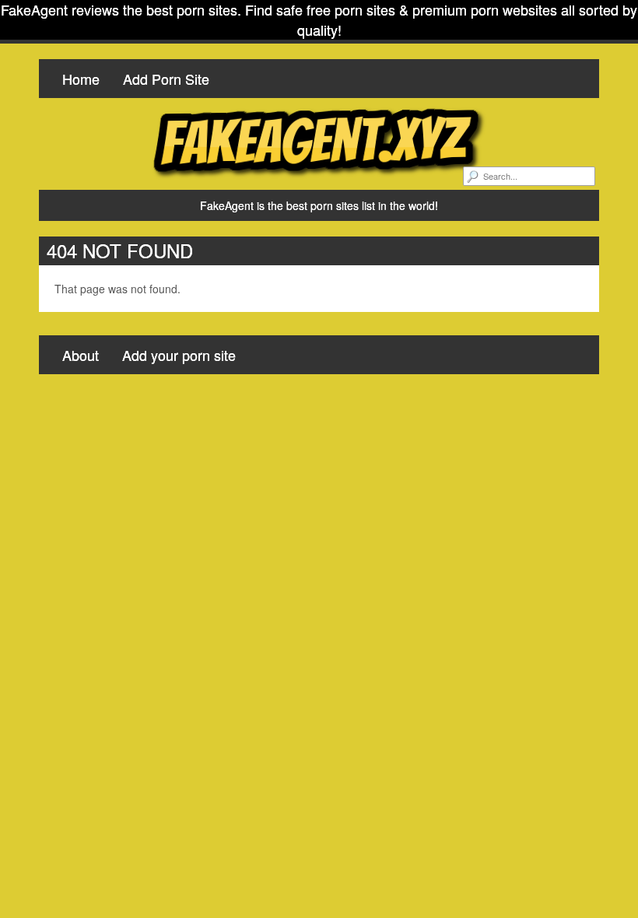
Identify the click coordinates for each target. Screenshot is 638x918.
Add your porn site (179, 355)
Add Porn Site (166, 78)
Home (81, 78)
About (80, 355)
